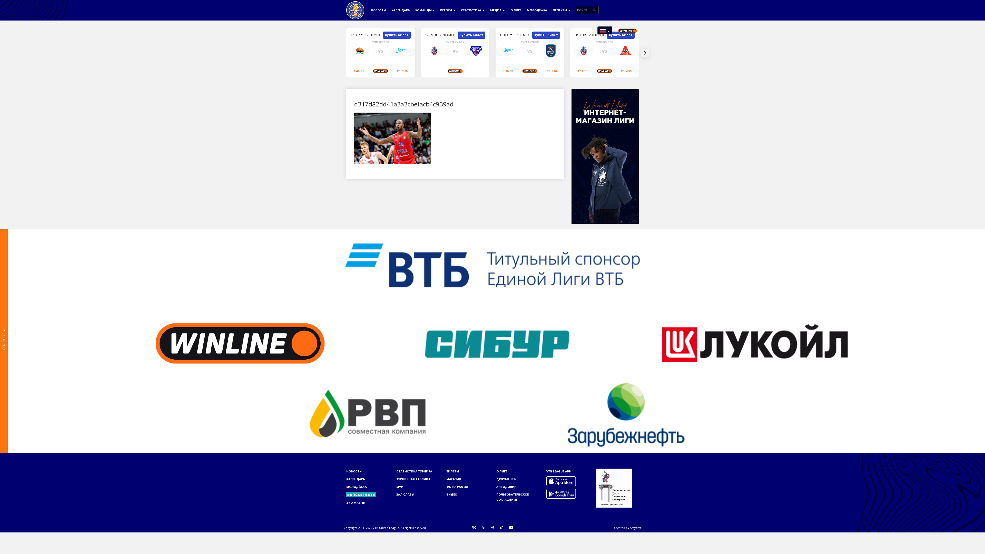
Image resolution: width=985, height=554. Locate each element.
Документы (506, 479)
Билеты (452, 471)
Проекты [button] (560, 10)
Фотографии (457, 487)
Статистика (471, 10)
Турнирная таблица (413, 479)
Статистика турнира (414, 471)
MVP (399, 487)
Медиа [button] (496, 10)
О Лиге (515, 10)
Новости (378, 10)
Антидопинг (507, 487)
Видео (451, 494)
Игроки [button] (446, 10)
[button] (605, 30)
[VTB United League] (355, 6)
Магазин (453, 479)
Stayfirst (635, 528)
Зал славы (405, 494)
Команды (423, 10)
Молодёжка (537, 10)
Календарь (400, 10)
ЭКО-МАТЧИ (355, 502)
